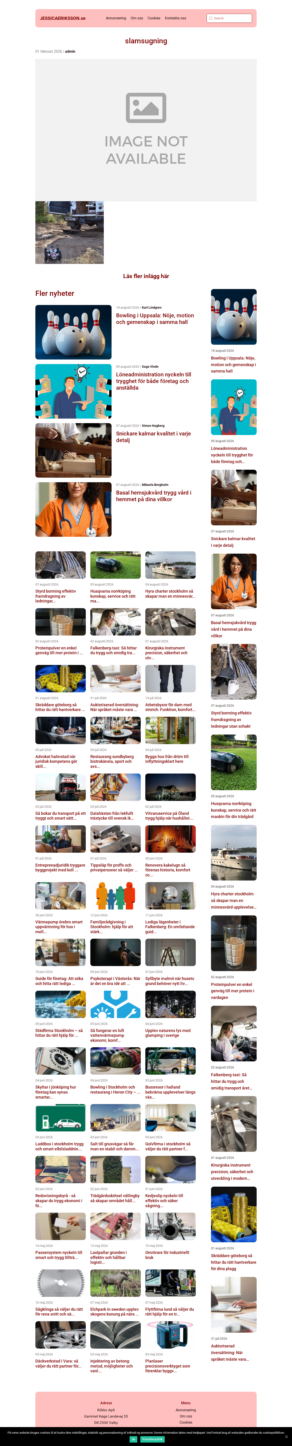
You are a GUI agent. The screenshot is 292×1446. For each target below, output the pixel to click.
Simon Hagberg (153, 425)
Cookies (154, 18)
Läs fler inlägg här (146, 276)
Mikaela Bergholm (155, 485)
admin (70, 51)
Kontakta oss (175, 18)
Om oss (137, 18)
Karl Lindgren (152, 307)
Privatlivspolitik (152, 1439)
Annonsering (116, 18)
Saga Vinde (150, 366)
